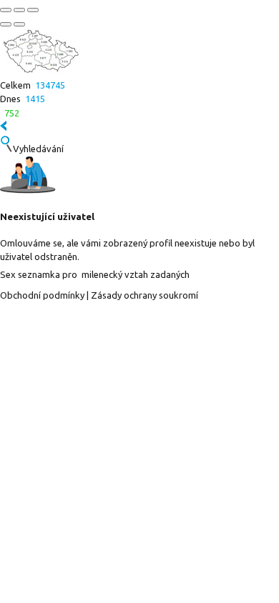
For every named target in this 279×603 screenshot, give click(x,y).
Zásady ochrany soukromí (144, 295)
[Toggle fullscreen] (19, 10)
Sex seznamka (30, 274)
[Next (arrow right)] (19, 24)
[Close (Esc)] (5, 10)
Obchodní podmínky (42, 295)
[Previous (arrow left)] (5, 24)
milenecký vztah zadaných (136, 274)
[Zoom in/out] (33, 10)
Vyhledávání (38, 149)
